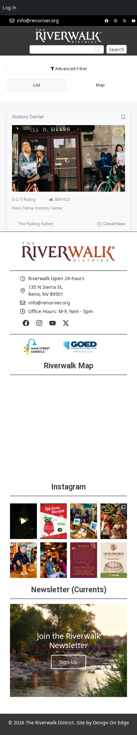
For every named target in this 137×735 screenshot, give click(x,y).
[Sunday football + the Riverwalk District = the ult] (53, 560)
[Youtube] (133, 20)
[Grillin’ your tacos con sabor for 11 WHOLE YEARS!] (23, 560)
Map (100, 85)
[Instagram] (115, 20)
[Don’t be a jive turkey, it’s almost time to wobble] (83, 560)
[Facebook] (106, 20)
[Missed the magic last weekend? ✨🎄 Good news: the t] (23, 521)
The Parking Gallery (36, 224)
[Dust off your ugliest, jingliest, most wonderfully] (53, 521)
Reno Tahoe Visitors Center (37, 208)
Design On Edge (111, 722)
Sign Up (68, 661)
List (36, 85)
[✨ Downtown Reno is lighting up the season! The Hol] (113, 521)
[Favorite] (123, 117)
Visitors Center (28, 116)
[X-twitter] (124, 20)
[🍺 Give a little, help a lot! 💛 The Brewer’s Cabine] (113, 560)
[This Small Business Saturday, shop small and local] (83, 521)
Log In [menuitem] (9, 7)
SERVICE (62, 199)
